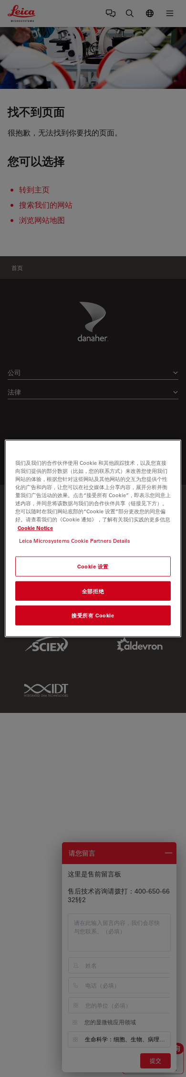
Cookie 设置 (93, 565)
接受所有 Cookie (93, 615)
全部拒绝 (93, 590)
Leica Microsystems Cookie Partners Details (75, 540)
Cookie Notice (35, 527)
